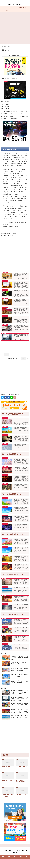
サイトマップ (15, 852)
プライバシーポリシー (22, 850)
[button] (14, 397)
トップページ (8, 850)
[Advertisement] (15, 28)
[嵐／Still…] (8, 397)
